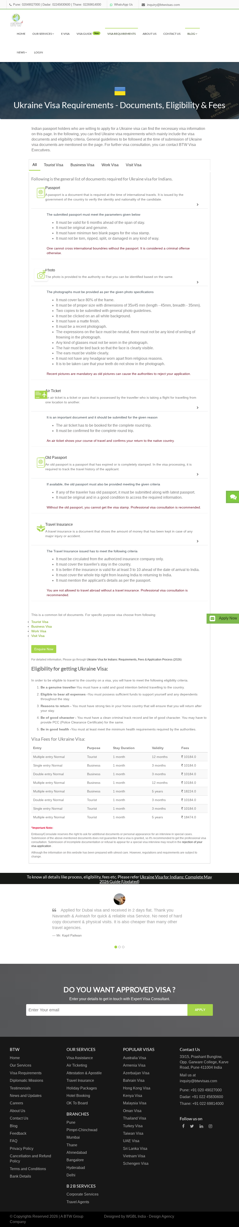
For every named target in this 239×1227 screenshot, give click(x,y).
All (34, 165)
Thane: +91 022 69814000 (202, 1104)
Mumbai (73, 1137)
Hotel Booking (78, 1096)
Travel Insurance (80, 1080)
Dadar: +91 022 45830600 (201, 1097)
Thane (72, 1145)
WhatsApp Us (123, 4)
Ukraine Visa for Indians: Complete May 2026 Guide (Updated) (155, 879)
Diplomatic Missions (26, 1080)
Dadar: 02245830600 (56, 4)
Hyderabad (76, 1168)
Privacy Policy (21, 1149)
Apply (200, 1010)
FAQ (13, 1141)
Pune (71, 1122)
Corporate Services (82, 1194)
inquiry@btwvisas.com (163, 5)
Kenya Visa (132, 1096)
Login (38, 52)
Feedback (18, 1133)
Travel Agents (78, 1202)
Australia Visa (134, 1058)
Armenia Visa (134, 1065)
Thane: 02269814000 (87, 4)
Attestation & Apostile (84, 1073)
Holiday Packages (82, 1088)
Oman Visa (132, 1111)
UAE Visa (131, 1141)
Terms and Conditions (28, 1169)
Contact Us (171, 33)
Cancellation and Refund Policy (30, 1158)
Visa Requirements (121, 33)
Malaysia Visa (134, 1103)
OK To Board (77, 1103)
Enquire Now (43, 649)
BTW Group (73, 1216)
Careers (16, 1103)
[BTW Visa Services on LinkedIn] (201, 1126)
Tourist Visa (53, 165)
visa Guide (88, 33)
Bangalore (75, 1160)
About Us (149, 33)
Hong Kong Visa (136, 1088)
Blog (191, 33)
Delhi (71, 1175)
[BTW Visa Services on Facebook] (183, 1126)
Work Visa (110, 165)
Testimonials (20, 1088)
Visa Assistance (80, 1058)
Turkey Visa (133, 1126)
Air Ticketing (77, 1065)
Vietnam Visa (134, 1156)
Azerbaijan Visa (136, 1073)
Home (21, 33)
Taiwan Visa (133, 1133)
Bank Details (20, 1176)
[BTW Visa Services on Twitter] (192, 1126)
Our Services (42, 33)
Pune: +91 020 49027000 (201, 1090)
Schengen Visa (135, 1163)
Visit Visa (133, 165)
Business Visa (82, 165)
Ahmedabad (77, 1152)
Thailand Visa (134, 1118)
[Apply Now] (212, 619)
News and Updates (26, 1096)
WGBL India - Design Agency (150, 1216)
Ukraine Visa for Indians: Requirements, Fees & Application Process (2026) (134, 659)
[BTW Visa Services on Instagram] (210, 1126)
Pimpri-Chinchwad (82, 1130)
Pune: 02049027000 (26, 4)
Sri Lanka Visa (135, 1149)
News (21, 52)
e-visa (65, 33)
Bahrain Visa (133, 1080)
